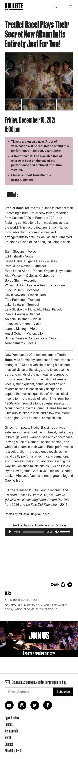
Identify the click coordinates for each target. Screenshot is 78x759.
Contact (9, 744)
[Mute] (57, 532)
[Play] (10, 532)
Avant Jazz (49, 605)
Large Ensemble (26, 609)
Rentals (9, 724)
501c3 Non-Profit (13, 750)
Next (70, 70)
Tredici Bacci (27, 600)
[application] (39, 532)
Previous (8, 70)
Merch (8, 737)
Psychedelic (48, 609)
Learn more (53, 150)
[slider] (65, 531)
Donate (28, 180)
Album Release (28, 605)
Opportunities (12, 717)
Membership (11, 730)
